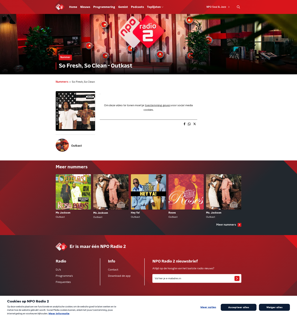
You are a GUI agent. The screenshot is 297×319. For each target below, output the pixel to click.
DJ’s (58, 269)
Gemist (123, 7)
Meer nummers (226, 224)
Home (73, 7)
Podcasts (137, 7)
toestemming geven (157, 105)
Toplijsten (154, 7)
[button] (238, 7)
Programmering (104, 7)
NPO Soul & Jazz (216, 7)
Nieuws (85, 7)
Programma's (64, 276)
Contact (113, 269)
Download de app (119, 276)
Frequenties (63, 282)
